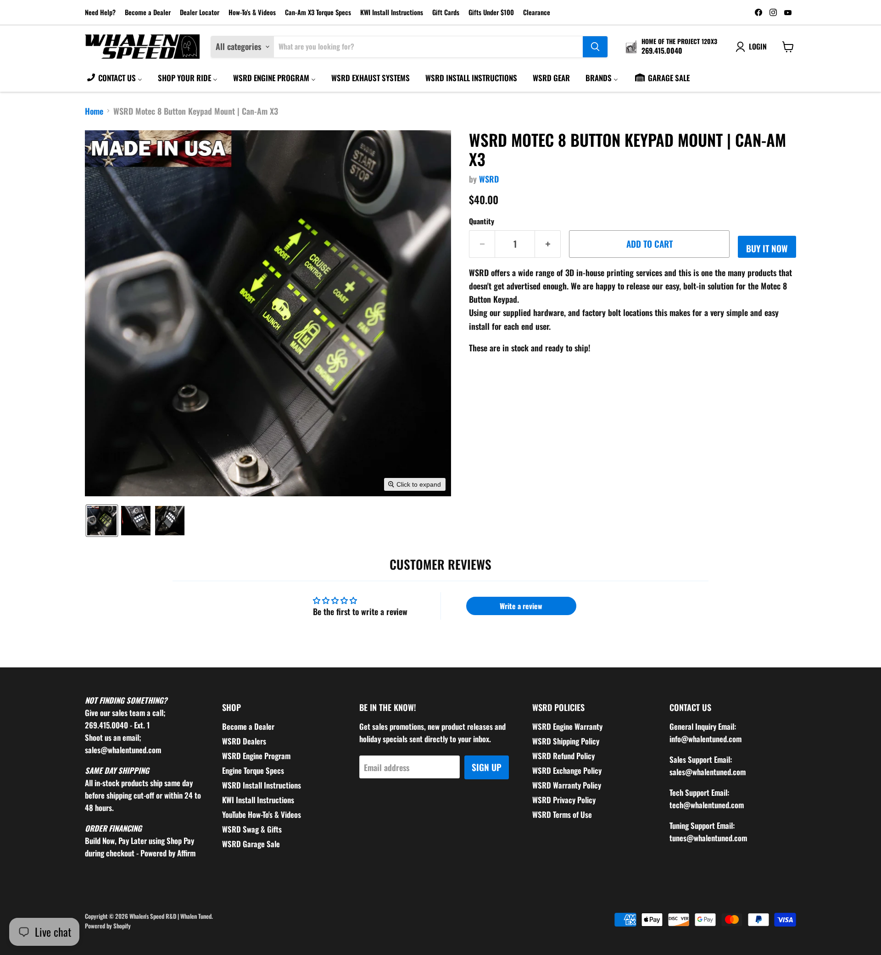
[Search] (595, 46)
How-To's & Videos (252, 13)
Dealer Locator (199, 13)
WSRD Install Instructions (261, 785)
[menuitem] (114, 77)
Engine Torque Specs (253, 770)
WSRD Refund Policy (563, 755)
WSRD (489, 179)
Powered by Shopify (108, 925)
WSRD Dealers (244, 741)
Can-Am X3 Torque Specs (318, 13)
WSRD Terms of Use (562, 814)
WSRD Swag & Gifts (252, 829)
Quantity (481, 221)
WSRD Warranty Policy (566, 785)
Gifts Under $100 (491, 13)
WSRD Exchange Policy (567, 770)
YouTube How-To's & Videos (261, 814)
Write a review (521, 605)
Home (94, 111)
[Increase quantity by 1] (548, 244)
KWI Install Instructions (391, 13)
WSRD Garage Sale (251, 844)
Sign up (487, 767)
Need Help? (100, 13)
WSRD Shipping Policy (565, 741)
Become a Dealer (148, 13)
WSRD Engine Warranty (567, 726)
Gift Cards (445, 13)
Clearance (536, 13)
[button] (101, 520)
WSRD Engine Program (256, 755)
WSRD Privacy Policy (564, 799)
